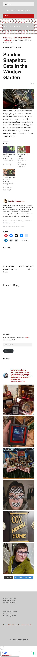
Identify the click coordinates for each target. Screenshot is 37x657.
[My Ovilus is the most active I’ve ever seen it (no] (18, 431)
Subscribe (8, 351)
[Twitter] (18, 11)
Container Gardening (16, 221)
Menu (8, 16)
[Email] (12, 11)
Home (5, 38)
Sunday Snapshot (9, 223)
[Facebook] (22, 11)
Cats (6, 221)
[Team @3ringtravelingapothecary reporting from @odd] (18, 463)
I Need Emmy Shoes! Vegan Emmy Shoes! (10, 269)
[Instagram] (15, 11)
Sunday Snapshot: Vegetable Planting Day (9, 156)
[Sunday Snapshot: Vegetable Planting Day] (9, 149)
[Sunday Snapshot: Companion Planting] (9, 172)
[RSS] (8, 11)
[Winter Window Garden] (23, 149)
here (26, 338)
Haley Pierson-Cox (17, 201)
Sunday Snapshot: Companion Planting (9, 179)
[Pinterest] (25, 11)
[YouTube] (28, 11)
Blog (10, 38)
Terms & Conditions (10, 625)
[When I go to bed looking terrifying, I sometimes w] (18, 495)
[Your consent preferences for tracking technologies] (33, 653)
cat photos (9, 226)
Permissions (22, 625)
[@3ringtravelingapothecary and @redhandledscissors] (18, 400)
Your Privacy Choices (12, 652)
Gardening (18, 38)
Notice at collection (6, 655)
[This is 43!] (18, 558)
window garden (19, 226)
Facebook (6, 359)
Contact (30, 625)
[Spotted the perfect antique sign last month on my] (18, 526)
